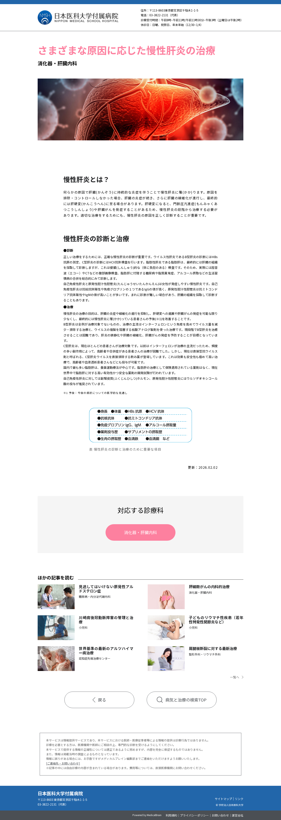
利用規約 (171, 815)
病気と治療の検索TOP (186, 700)
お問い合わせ (220, 815)
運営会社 (237, 815)
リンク (239, 799)
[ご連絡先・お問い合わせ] (63, 763)
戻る (102, 700)
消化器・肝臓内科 (140, 532)
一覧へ (234, 677)
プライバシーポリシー (194, 815)
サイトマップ (223, 799)
